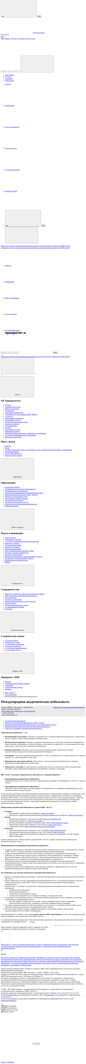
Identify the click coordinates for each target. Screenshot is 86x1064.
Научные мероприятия (13, 545)
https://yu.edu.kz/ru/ (15, 836)
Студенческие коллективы (14, 644)
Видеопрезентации (12, 452)
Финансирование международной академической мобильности (27, 726)
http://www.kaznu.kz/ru (58, 830)
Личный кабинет (39, 33)
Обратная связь (25, 965)
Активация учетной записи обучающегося (20, 489)
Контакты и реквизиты (13, 437)
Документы (9, 685)
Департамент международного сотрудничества (18, 711)
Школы (7, 562)
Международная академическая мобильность (21, 504)
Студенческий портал (13, 650)
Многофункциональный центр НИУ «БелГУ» (21, 495)
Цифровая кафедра (11, 506)
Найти (55, 353)
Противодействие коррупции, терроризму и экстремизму (25, 433)
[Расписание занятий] (4, 35)
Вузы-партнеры (10, 598)
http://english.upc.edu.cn (60, 823)
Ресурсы (8, 428)
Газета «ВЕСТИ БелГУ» (13, 454)
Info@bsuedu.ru (49, 995)
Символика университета (14, 413)
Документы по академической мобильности (69, 707)
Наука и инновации (12, 127)
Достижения (9, 411)
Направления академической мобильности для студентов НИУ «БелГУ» (31, 725)
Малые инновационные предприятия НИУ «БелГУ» (23, 556)
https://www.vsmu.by (76, 815)
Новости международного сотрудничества (20, 601)
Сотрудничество (11, 148)
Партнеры (8, 609)
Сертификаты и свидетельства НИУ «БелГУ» (21, 414)
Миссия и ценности (12, 409)
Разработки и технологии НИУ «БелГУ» (19, 558)
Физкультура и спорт (12, 642)
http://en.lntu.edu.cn (55, 825)
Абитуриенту (5, 38)
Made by (7, 1062)
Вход (2, 37)
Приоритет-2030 (11, 191)
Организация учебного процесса (16, 498)
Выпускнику (31, 38)
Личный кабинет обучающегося (16, 491)
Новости (8, 446)
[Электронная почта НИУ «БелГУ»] (8, 35)
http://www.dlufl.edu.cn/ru (52, 819)
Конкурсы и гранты (12, 543)
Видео (7, 448)
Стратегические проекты (14, 687)
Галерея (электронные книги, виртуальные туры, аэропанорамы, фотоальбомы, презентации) (38, 450)
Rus (3, 16)
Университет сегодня (12, 407)
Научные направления (13, 549)
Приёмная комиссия (64, 946)
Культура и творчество (13, 646)
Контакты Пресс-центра (13, 455)
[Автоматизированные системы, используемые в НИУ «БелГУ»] (6, 35)
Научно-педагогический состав (16, 422)
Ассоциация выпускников (14, 607)
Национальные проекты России (16, 560)
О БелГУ (8, 84)
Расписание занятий (12, 487)
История (8, 405)
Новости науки (10, 538)
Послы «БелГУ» (10, 603)
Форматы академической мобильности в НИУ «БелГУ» (25, 723)
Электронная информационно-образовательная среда (24, 493)
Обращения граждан (12, 431)
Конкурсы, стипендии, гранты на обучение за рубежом (24, 594)
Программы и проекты (13, 539)
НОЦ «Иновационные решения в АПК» (19, 551)
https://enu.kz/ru (59, 832)
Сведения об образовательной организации (20, 435)
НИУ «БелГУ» (10, 693)
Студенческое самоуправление (16, 648)
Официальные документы (14, 418)
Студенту (14, 38)
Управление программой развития (17, 683)
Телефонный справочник (27, 957)
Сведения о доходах (50, 963)
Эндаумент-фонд (11, 426)
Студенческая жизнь (12, 170)
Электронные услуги (12, 430)
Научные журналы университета (17, 553)
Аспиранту (22, 38)
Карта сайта (69, 957)
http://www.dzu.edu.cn (36, 821)
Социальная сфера (11, 640)
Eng (39, 16)
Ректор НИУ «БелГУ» (13, 420)
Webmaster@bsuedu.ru (8, 1000)
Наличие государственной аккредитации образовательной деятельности (40, 958)
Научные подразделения (13, 555)
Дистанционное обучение (14, 500)
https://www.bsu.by (48, 813)
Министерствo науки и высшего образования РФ (41, 961)
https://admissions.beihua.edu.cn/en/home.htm (40, 826)
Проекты (8, 689)
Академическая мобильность (15, 721)
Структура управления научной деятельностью (22, 541)
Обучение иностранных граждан (17, 502)
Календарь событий (12, 424)
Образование (9, 105)
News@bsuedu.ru (12, 995)
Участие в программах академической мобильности (23, 728)
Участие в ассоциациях (13, 599)
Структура (9, 416)
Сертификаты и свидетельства (47, 957)
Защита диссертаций (12, 547)
